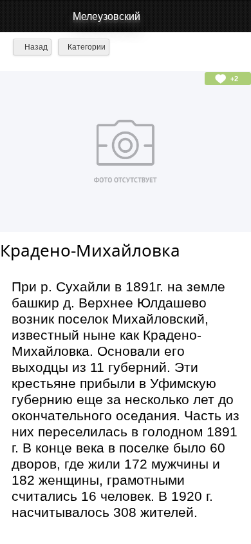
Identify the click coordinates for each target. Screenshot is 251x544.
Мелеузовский (106, 16)
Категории (87, 47)
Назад (35, 47)
